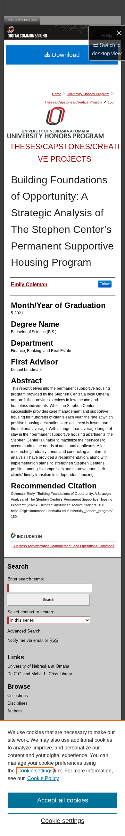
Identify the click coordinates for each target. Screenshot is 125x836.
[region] (62, 778)
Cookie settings (35, 770)
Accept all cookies (62, 800)
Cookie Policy (43, 778)
